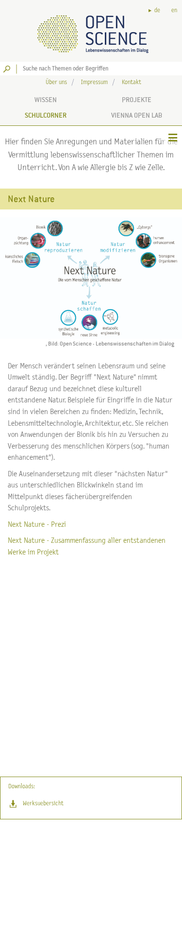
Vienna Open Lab (136, 115)
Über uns (56, 82)
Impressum (94, 82)
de (157, 10)
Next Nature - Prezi (37, 524)
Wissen (45, 100)
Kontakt (131, 82)
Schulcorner (45, 115)
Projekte (136, 100)
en (174, 10)
